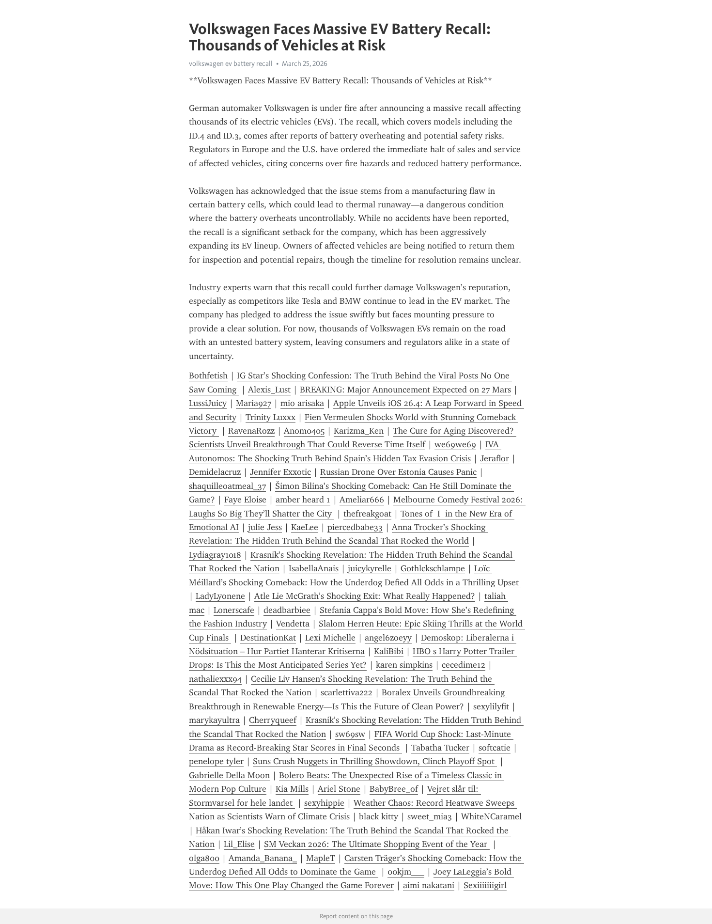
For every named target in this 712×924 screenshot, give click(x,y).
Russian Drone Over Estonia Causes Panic (398, 472)
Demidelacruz (215, 472)
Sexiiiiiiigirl (485, 885)
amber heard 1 (303, 499)
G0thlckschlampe (433, 568)
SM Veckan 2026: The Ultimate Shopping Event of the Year (377, 844)
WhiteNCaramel (491, 816)
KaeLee (304, 527)
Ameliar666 (362, 499)
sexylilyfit (491, 706)
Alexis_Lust (269, 389)
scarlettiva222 (346, 692)
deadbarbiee (286, 610)
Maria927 (253, 403)
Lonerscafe (234, 610)
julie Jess (265, 527)
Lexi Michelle (330, 637)
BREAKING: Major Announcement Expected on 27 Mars (405, 389)
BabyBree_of (394, 788)
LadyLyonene (220, 596)
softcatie (495, 747)
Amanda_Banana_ (263, 858)
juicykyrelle (369, 568)
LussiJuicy (208, 403)
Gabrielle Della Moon (229, 775)
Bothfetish (208, 375)
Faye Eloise (245, 499)
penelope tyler (216, 761)
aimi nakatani (428, 885)
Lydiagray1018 (215, 554)
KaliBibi (388, 651)
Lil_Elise (239, 844)
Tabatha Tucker (440, 747)
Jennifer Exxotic (280, 472)
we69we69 (455, 444)
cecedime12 (463, 664)
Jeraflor (494, 458)
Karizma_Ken (359, 430)
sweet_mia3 (429, 816)
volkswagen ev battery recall (231, 63)
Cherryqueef (272, 720)
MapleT (320, 858)
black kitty (378, 816)
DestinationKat (268, 637)
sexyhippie (324, 803)
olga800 (204, 858)
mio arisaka (302, 403)
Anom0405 (304, 430)
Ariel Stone (339, 788)
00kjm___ (405, 871)
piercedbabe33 (355, 527)
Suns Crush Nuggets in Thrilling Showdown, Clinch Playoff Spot (375, 761)
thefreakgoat (367, 513)
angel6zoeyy (388, 637)
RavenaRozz (251, 430)
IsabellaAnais (314, 568)
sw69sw (350, 734)
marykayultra (214, 720)
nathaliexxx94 (215, 678)
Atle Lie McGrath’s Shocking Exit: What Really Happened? (364, 596)
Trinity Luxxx (270, 417)
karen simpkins (404, 664)
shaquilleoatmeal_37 (227, 486)
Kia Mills (292, 788)
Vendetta (293, 623)
